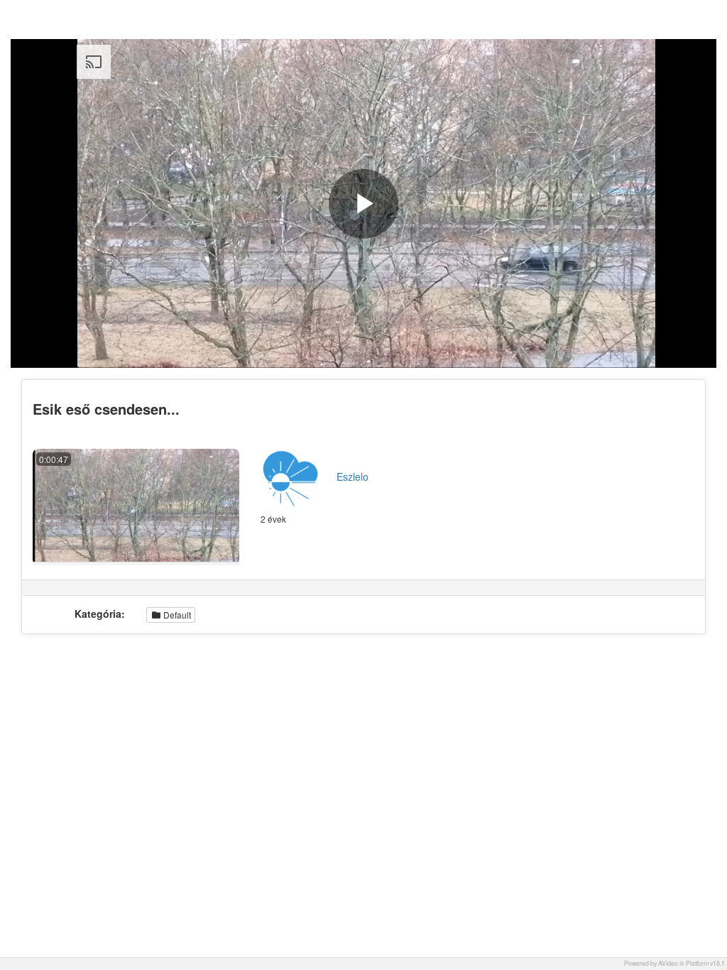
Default (176, 615)
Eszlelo (352, 476)
